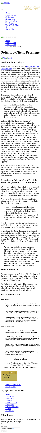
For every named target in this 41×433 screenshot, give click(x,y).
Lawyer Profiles (11, 21)
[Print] (3, 58)
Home (7, 13)
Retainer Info (10, 19)
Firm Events (9, 23)
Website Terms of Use (13, 385)
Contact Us (9, 29)
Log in (4, 431)
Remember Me (6, 429)
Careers (8, 27)
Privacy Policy (10, 387)
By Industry (9, 17)
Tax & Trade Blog (12, 25)
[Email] (9, 58)
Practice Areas (10, 15)
